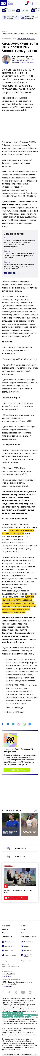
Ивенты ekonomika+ (28, 936)
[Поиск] (31, 3)
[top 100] (10, 3)
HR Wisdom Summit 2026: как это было (18, 891)
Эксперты (8, 946)
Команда (5, 961)
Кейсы (26, 946)
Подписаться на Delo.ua (17, 898)
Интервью (28, 950)
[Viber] (19, 724)
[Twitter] (13, 724)
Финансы (5, 929)
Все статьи (20, 856)
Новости (7, 238)
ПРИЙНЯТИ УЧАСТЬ (17, 770)
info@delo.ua (7, 986)
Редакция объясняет (28, 955)
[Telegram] (7, 724)
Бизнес (24, 926)
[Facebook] (2, 724)
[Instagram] (30, 992)
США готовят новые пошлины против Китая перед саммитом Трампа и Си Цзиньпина (19, 255)
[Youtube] (23, 992)
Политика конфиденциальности (10, 965)
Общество (6, 933)
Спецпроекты (7, 936)
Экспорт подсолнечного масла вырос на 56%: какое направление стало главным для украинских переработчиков (19, 243)
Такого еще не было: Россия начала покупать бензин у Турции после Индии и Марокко (19, 266)
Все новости (10, 273)
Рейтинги (25, 933)
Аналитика (9, 950)
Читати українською (26, 38)
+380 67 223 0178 (8, 974)
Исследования (10, 955)
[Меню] (37, 3)
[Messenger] (30, 724)
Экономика (6, 926)
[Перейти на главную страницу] (3, 3)
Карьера (24, 929)
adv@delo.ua (6, 976)
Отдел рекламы (27, 961)
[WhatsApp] (24, 724)
